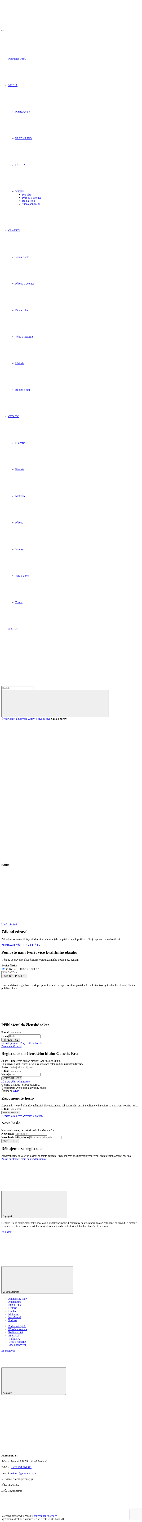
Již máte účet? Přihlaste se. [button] (15, 1081)
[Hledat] (55, 703)
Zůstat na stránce (10, 1158)
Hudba (12, 1311)
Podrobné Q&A (17, 1326)
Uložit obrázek (9, 924)
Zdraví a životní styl (39, 718)
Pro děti (26, 194)
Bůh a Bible (28, 200)
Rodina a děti (15, 1332)
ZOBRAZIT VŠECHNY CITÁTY (21, 945)
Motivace (13, 1314)
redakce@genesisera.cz (23, 1473)
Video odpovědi (31, 203)
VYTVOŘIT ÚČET (12, 1078)
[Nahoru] (27, 1185)
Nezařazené (14, 1317)
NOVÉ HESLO (10, 1141)
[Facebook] (27, 658)
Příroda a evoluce (31, 197)
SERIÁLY (14, 1335)
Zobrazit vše (8, 1350)
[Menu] (2, 30)
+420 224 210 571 (21, 1467)
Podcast (12, 1320)
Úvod (4, 718)
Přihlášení (6, 1231)
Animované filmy (18, 1298)
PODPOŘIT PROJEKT (14, 976)
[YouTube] (27, 684)
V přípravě (14, 1338)
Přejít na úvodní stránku (33, 1158)
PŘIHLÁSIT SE (10, 1040)
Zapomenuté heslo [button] (11, 1046)
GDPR (17, 1090)
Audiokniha (14, 1301)
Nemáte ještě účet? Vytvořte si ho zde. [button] (22, 1043)
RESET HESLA (11, 1112)
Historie (12, 1307)
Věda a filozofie (17, 1341)
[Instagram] (80, 658)
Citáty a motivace (17, 718)
